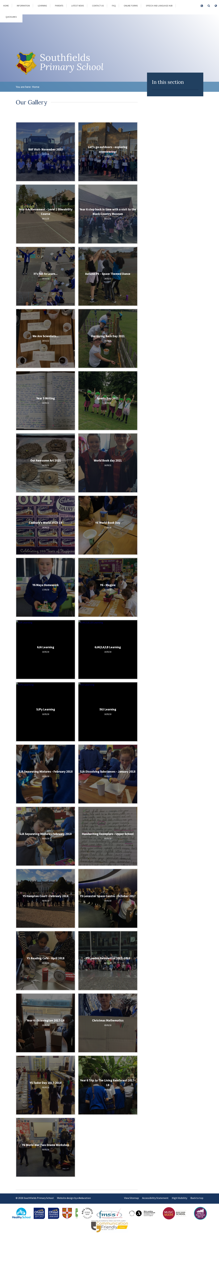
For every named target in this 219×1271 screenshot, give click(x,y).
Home (35, 87)
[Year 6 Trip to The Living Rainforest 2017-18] (107, 1085)
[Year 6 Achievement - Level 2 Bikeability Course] (45, 214)
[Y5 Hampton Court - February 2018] (45, 898)
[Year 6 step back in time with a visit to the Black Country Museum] (107, 214)
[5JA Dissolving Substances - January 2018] (107, 774)
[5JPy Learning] (45, 711)
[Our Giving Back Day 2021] (107, 338)
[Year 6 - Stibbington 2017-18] (45, 1023)
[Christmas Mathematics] (107, 1023)
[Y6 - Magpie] (107, 587)
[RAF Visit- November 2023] (45, 151)
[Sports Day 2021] (107, 400)
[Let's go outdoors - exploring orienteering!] (107, 151)
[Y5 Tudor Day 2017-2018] (45, 1085)
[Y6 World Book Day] (107, 525)
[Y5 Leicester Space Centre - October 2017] (107, 898)
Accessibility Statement (155, 1198)
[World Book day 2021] (107, 462)
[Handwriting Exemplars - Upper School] (107, 836)
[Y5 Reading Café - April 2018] (45, 960)
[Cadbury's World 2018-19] (45, 525)
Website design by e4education (74, 1198)
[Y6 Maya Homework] (45, 587)
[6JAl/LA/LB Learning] (107, 649)
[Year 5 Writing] (45, 400)
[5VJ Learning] (107, 711)
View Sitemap (131, 1198)
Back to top (196, 1198)
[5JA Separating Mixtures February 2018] (45, 836)
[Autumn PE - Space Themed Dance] (107, 276)
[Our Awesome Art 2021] (45, 462)
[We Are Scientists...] (45, 338)
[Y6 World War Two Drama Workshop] (45, 1147)
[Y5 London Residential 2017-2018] (107, 960)
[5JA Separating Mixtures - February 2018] (45, 774)
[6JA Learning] (45, 649)
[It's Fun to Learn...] (45, 276)
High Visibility (179, 1198)
